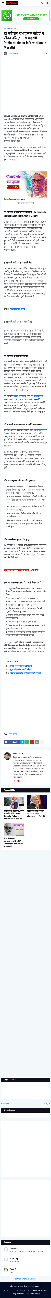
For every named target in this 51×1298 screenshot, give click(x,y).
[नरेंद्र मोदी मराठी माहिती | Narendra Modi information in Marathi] (37, 802)
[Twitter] (22, 742)
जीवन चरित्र (14, 29)
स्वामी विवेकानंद (20, 396)
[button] (3, 3)
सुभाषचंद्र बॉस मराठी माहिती (21, 669)
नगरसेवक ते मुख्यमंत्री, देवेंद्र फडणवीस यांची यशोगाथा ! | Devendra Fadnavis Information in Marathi (14, 815)
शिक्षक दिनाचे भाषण (17, 309)
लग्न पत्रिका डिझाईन (33, 1294)
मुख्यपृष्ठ (6, 29)
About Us (14, 1290)
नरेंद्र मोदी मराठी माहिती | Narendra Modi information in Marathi (36, 813)
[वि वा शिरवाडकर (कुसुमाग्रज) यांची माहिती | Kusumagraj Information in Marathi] (14, 829)
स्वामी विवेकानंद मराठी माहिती (21, 666)
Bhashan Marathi (34, 1286)
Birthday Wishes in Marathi (25, 1279)
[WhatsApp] (27, 742)
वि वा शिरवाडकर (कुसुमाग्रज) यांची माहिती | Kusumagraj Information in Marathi (13, 842)
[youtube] (18, 781)
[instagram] (15, 781)
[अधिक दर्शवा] (42, 742)
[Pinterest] (32, 742)
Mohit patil (18, 753)
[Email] (37, 742)
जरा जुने (46, 1103)
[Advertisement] (25, 86)
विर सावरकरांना (37, 396)
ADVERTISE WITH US (39, 1290)
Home (6, 1290)
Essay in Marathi (18, 1294)
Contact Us (24, 1290)
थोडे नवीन (5, 1103)
